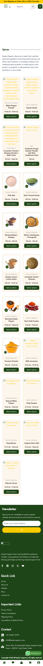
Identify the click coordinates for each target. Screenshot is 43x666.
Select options (11, 116)
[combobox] (23, 6)
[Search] (33, 6)
